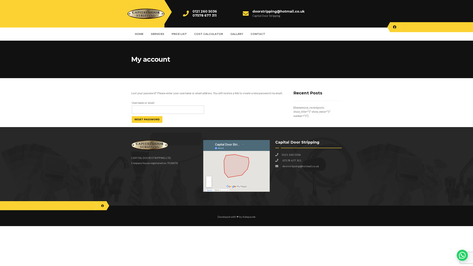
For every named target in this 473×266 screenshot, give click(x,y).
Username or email (143, 102)
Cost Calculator (208, 34)
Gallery (236, 34)
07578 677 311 (205, 15)
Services (157, 34)
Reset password (147, 119)
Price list (179, 34)
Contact (258, 34)
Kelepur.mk (249, 216)
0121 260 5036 (205, 11)
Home (139, 34)
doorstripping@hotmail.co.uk (278, 11)
